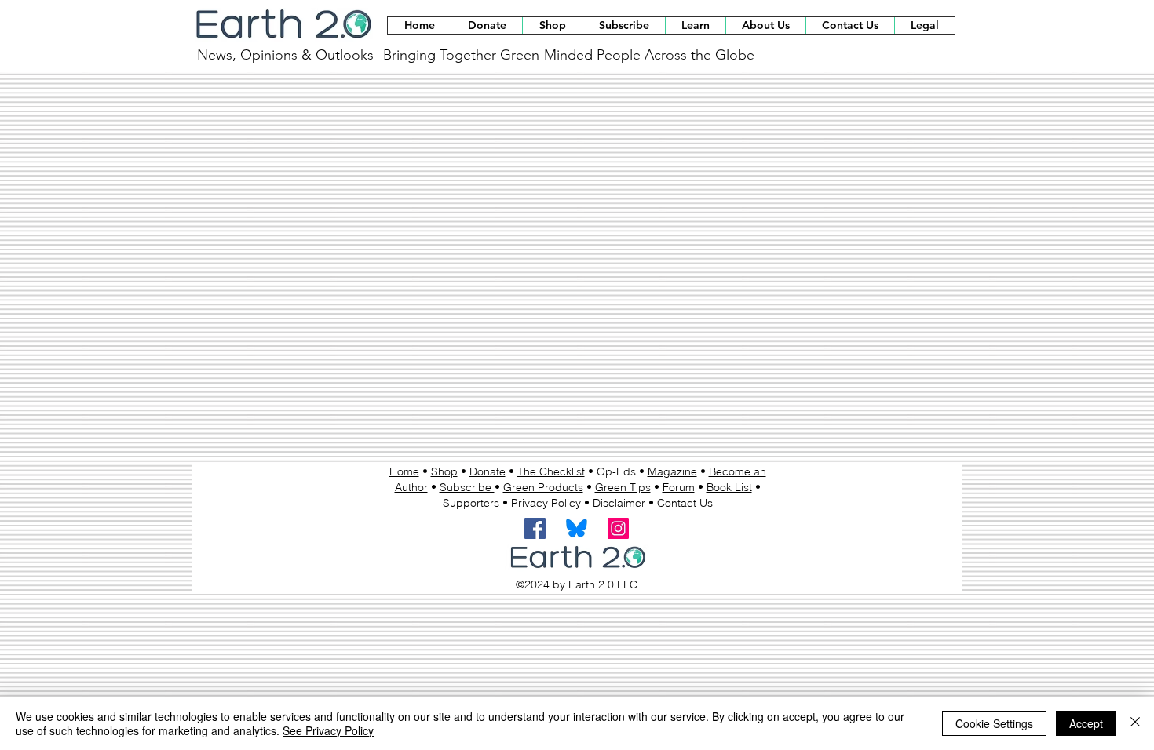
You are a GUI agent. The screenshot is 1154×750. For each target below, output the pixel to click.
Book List (729, 487)
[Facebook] (535, 528)
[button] (552, 25)
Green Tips (623, 487)
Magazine (672, 471)
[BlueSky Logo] (576, 528)
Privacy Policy (546, 503)
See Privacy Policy (328, 730)
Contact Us (685, 503)
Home (404, 471)
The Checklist (551, 471)
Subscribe (467, 487)
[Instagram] (618, 528)
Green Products (543, 487)
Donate (487, 471)
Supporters (471, 503)
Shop (444, 471)
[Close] (1135, 723)
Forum (679, 487)
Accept (1086, 723)
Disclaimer (619, 503)
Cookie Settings (994, 723)
